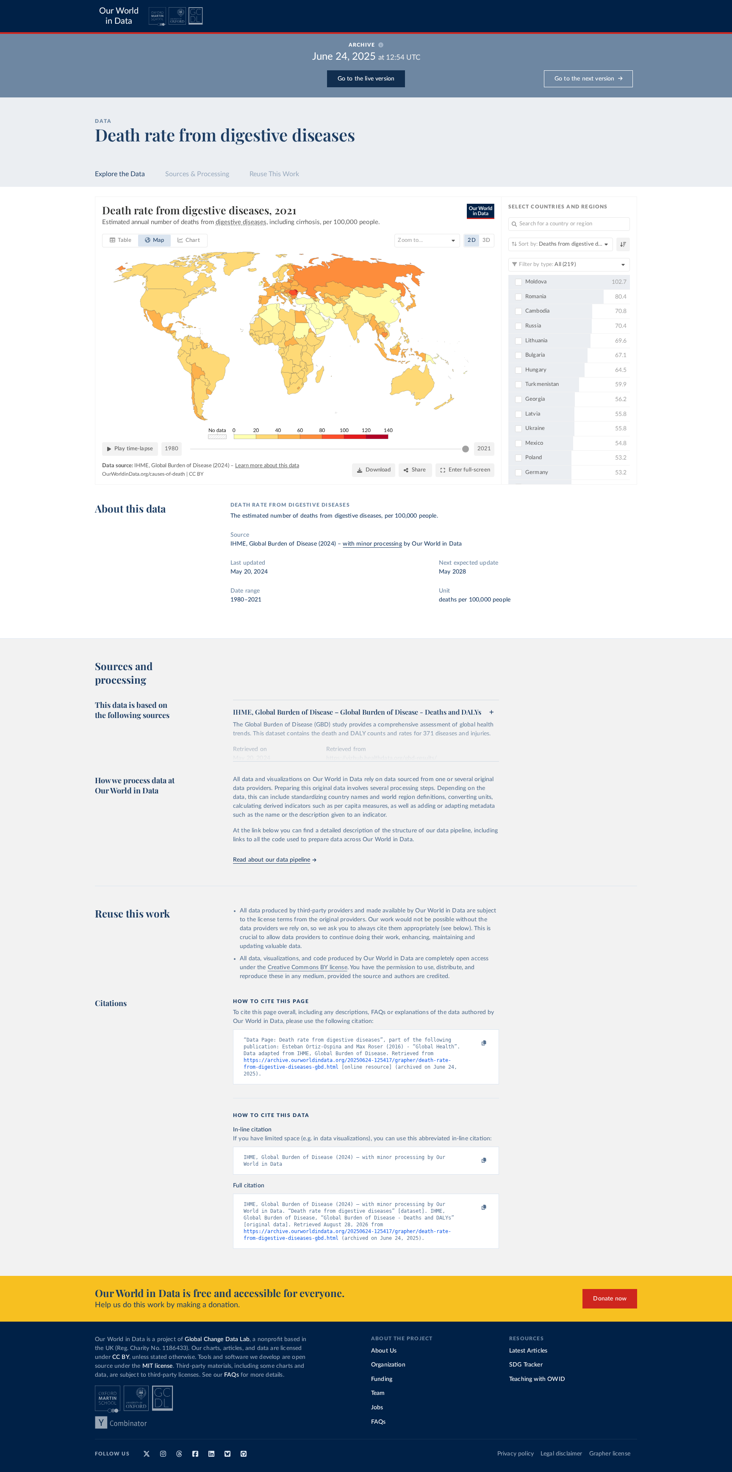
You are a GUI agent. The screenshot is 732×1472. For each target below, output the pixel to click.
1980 (171, 449)
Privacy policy (515, 1454)
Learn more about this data (267, 465)
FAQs (231, 1375)
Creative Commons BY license (307, 967)
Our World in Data (119, 16)
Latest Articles (528, 1351)
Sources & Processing (197, 174)
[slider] (465, 449)
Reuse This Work (274, 174)
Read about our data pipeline (271, 860)
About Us (383, 1351)
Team (378, 1393)
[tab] (120, 241)
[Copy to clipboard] (474, 1043)
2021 (484, 449)
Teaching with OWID (537, 1379)
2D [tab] (471, 240)
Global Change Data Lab (217, 1339)
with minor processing (372, 544)
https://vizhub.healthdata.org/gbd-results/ (381, 758)
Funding (381, 1379)
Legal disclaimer (561, 1454)
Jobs (377, 1408)
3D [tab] (486, 240)
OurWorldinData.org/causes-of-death (143, 474)
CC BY (196, 474)
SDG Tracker (526, 1365)
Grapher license (609, 1454)
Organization (388, 1365)
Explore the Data (120, 174)
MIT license (157, 1366)
